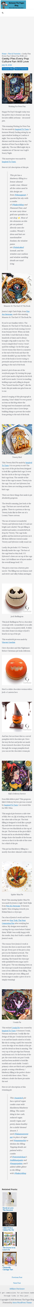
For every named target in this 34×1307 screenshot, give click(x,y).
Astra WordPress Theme (22, 1303)
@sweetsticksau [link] (19, 1157)
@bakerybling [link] (20, 1173)
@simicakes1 (18, 247)
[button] (3, 13)
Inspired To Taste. (9, 162)
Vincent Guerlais (8, 642)
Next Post (17, 1283)
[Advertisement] (17, 35)
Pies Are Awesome (13, 906)
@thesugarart (20, 195)
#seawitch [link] (18, 1098)
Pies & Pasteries (14, 54)
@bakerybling (18, 204)
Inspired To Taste (22, 129)
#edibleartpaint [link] (16, 1160)
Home (4, 54)
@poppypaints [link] (16, 1163)
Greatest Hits (8, 69)
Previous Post (17, 1277)
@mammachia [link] (20, 1140)
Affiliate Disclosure (17, 1289)
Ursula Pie (16, 1028)
